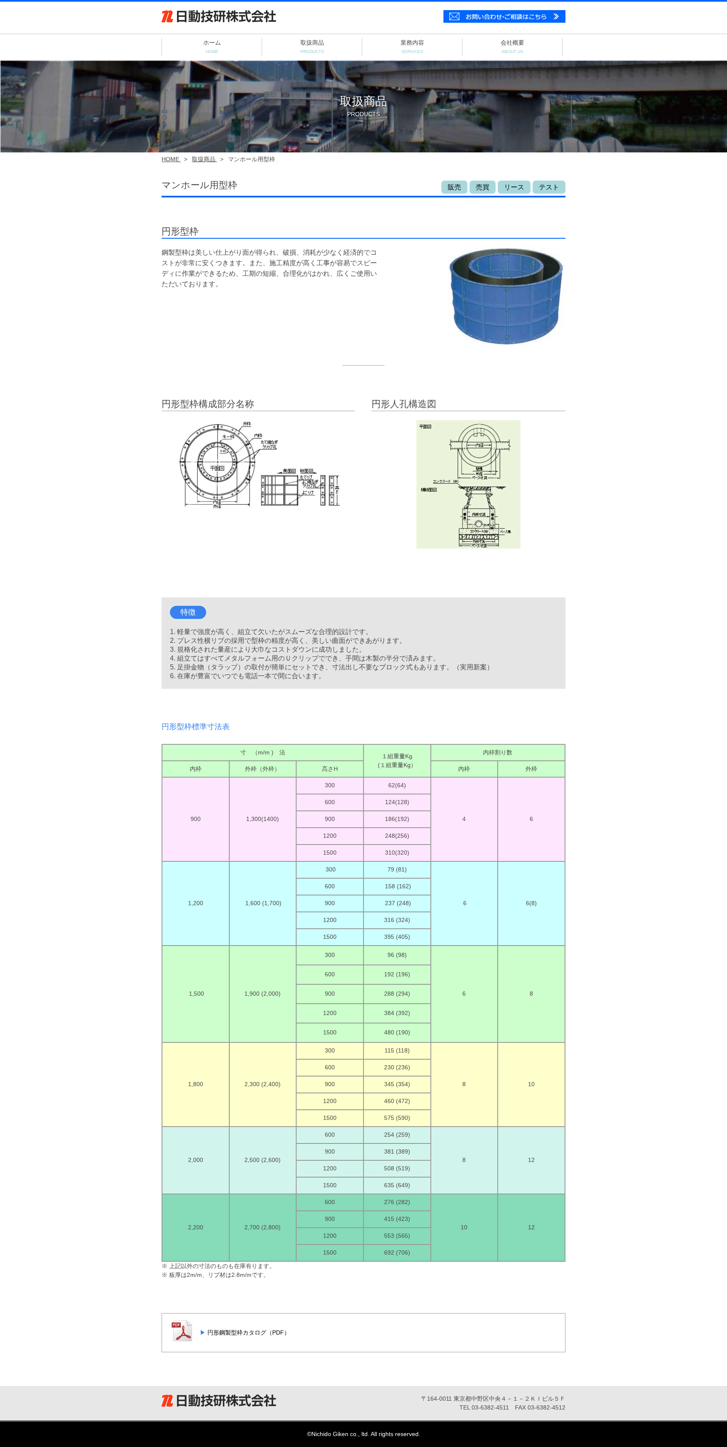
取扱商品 (312, 46)
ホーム (212, 46)
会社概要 (512, 46)
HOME (171, 159)
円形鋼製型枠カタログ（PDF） (248, 1332)
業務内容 (412, 46)
